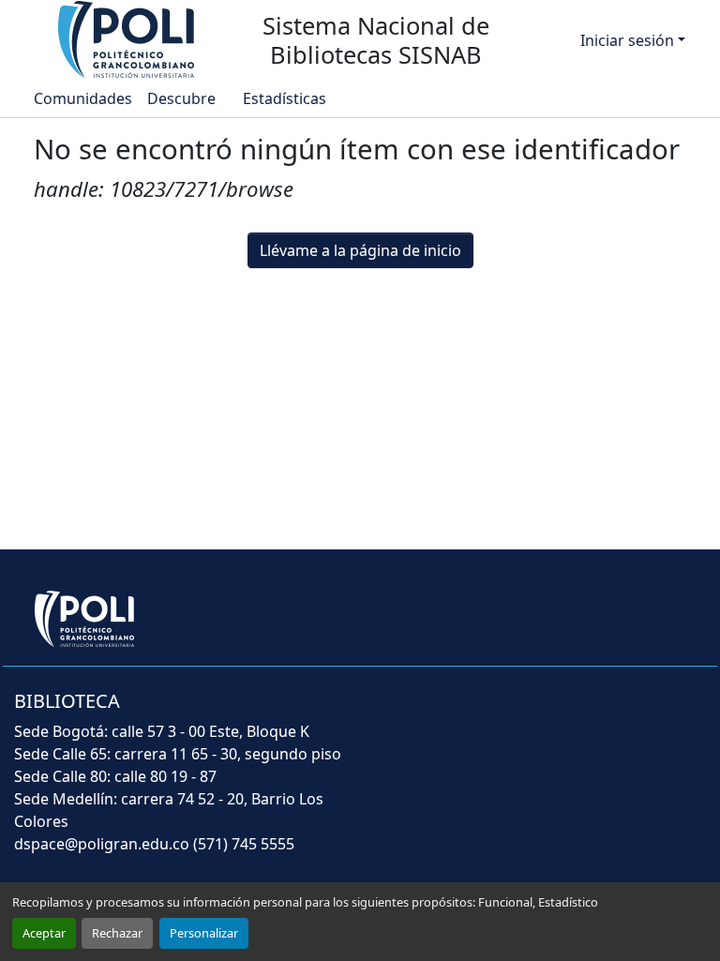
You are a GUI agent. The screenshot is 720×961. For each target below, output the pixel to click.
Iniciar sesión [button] (629, 40)
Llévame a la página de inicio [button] (360, 250)
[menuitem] (187, 98)
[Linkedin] (647, 713)
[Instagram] (692, 713)
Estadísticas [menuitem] (283, 98)
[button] (127, 38)
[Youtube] (598, 713)
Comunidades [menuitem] (83, 98)
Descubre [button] (181, 98)
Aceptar (44, 932)
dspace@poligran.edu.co (101, 843)
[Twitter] (547, 713)
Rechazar (117, 932)
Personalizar (204, 932)
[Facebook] (499, 713)
